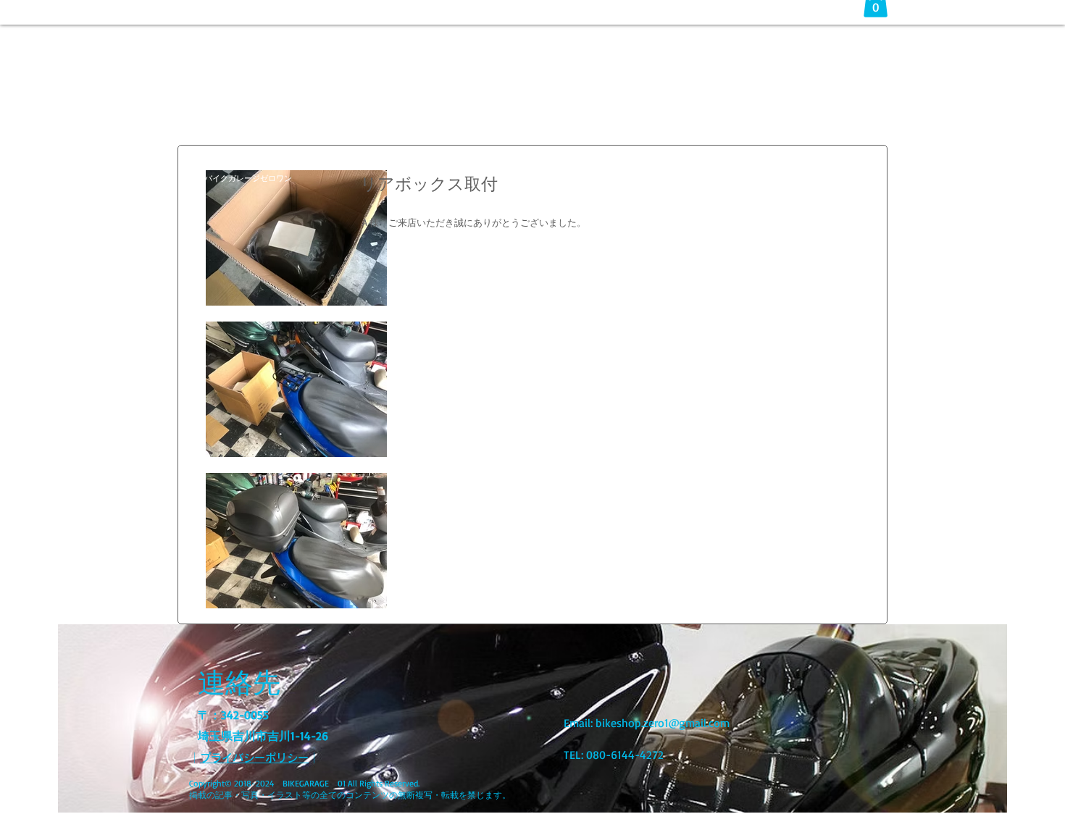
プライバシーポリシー (254, 757)
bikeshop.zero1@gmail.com (663, 723)
